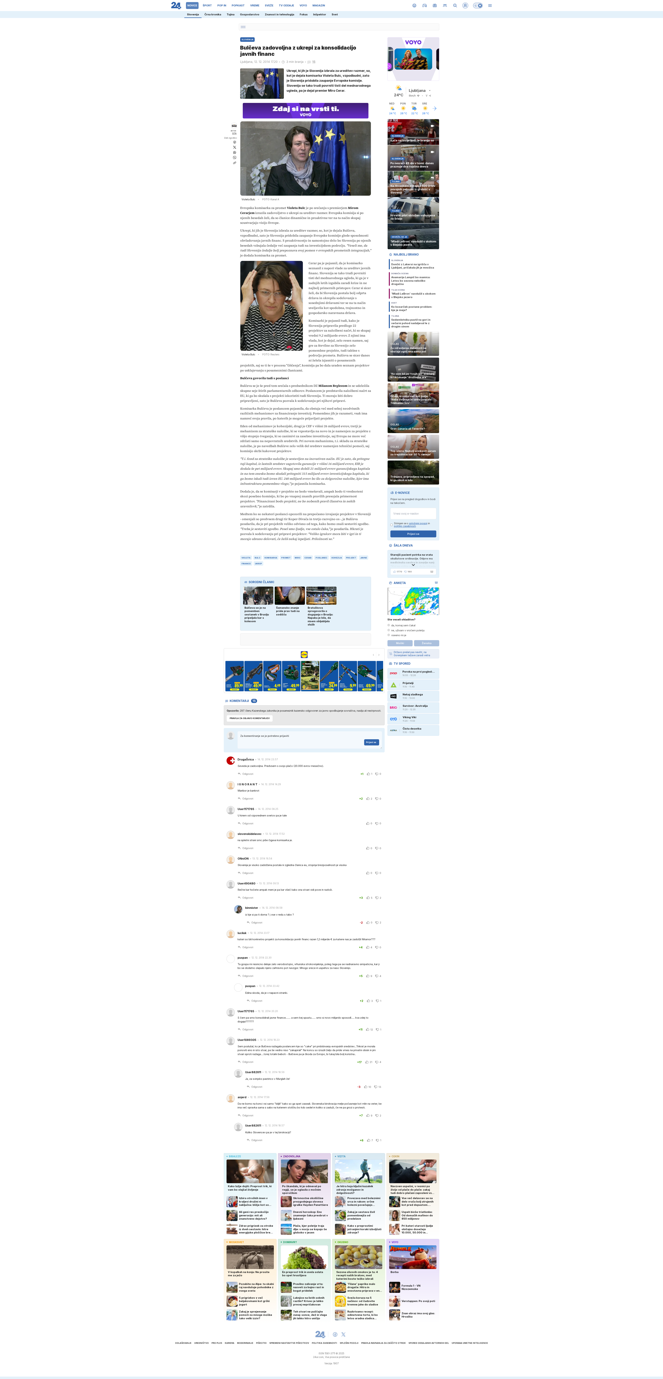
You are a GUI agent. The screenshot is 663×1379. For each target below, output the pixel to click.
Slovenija (193, 14)
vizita (341, 1156)
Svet (335, 14)
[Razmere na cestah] (445, 5)
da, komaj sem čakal (403, 625)
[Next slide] (379, 655)
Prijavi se (371, 742)
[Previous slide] (373, 655)
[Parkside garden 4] (234, 676)
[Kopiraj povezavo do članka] (234, 162)
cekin (395, 1156)
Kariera (229, 1343)
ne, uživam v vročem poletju (408, 630)
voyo (395, 1242)
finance (246, 563)
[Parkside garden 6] (272, 676)
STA (234, 133)
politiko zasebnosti (405, 526)
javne (363, 558)
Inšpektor (319, 14)
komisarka (271, 558)
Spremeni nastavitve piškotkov (289, 1343)
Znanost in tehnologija (279, 14)
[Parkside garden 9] (329, 676)
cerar (307, 558)
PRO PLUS (217, 1343)
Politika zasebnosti (324, 1343)
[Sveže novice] (243, 27)
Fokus (304, 14)
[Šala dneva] (431, 571)
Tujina (230, 14)
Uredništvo (201, 1343)
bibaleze (235, 1156)
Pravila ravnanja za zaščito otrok (383, 1343)
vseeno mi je (398, 635)
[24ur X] (343, 1334)
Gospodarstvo (249, 14)
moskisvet (236, 1242)
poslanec (321, 558)
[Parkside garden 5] (253, 676)
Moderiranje (245, 1343)
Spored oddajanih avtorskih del (429, 1343)
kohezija (337, 558)
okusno (342, 1242)
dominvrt (290, 1242)
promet (286, 558)
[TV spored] (435, 5)
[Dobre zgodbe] (414, 5)
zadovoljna (291, 1156)
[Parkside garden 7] (291, 676)
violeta (246, 558)
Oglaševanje (183, 1343)
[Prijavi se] (465, 5)
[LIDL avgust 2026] (304, 654)
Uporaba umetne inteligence (470, 1343)
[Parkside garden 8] (310, 676)
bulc (257, 558)
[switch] (478, 5)
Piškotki (261, 1343)
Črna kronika (212, 14)
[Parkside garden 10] (348, 676)
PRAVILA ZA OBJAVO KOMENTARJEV (250, 718)
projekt (351, 558)
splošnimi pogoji (418, 523)
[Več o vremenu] (434, 108)
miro (297, 558)
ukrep (258, 563)
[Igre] (425, 5)
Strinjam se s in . (412, 525)
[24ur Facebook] (335, 1334)
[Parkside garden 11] (367, 676)
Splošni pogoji (349, 1343)
